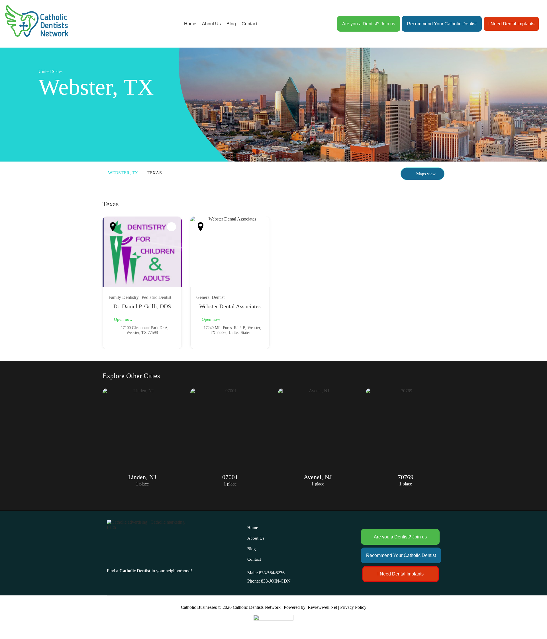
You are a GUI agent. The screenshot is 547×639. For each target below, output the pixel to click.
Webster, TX (123, 172)
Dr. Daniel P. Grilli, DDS (142, 306)
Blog (231, 23)
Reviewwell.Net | (323, 607)
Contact (249, 23)
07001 (142, 477)
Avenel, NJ (230, 477)
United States (50, 71)
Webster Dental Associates (230, 306)
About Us (211, 23)
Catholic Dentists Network (257, 607)
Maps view (426, 174)
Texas (154, 172)
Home (190, 23)
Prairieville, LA (405, 477)
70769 (318, 477)
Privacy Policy (353, 607)
